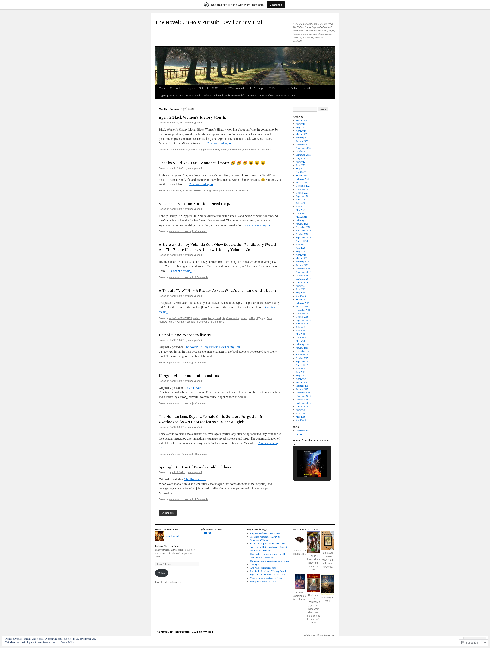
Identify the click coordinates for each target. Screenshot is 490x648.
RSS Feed (216, 88)
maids (182, 321)
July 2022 (300, 161)
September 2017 (303, 361)
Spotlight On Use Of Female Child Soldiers (195, 467)
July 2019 (300, 285)
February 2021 (302, 220)
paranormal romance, (180, 231)
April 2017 (301, 378)
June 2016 (300, 413)
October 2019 (302, 275)
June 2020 (300, 247)
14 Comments (200, 499)
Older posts (168, 512)
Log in (299, 433)
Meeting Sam (256, 564)
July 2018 (300, 326)
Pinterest (203, 88)
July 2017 (300, 368)
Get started (276, 4)
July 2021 (300, 202)
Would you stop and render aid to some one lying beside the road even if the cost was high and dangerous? (268, 547)
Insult (218, 318)
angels (262, 88)
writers (244, 318)
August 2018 (302, 323)
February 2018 (302, 344)
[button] (303, 467)
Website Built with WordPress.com (318, 635)
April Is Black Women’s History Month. (192, 117)
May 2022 (300, 168)
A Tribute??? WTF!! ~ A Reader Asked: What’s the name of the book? (217, 290)
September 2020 (303, 237)
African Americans (178, 149)
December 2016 (303, 392)
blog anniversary (224, 190)
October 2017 (302, 358)
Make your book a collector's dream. (266, 577)
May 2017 (300, 375)
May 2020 (300, 251)
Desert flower (192, 388)
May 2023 (300, 127)
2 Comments (200, 231)
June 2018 (300, 330)
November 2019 (303, 271)
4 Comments (200, 453)
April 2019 (301, 295)
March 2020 (301, 258)
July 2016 (300, 409)
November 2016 (303, 395)
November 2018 (303, 313)
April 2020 (301, 254)
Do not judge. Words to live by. (185, 335)
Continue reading (219, 143)
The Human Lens (195, 479)
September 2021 (303, 196)
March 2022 (301, 175)
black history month (217, 149)
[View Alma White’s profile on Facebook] (205, 532)
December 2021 (303, 185)
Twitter (163, 88)
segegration (193, 321)
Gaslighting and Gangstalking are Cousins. (269, 560)
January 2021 (302, 223)
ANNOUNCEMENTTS (193, 190)
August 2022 (302, 158)
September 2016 (303, 402)
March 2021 (301, 216)
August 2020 (302, 240)
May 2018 (300, 333)
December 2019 (303, 268)
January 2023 (302, 140)
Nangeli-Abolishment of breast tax (189, 375)
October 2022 (302, 151)
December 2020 (303, 227)
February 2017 (302, 385)
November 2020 (303, 230)
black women (235, 149)
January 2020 (302, 264)
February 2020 (302, 261)
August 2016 (302, 406)
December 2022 (303, 144)
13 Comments (200, 277)
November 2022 (303, 147)
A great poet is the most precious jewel (179, 95)
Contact (252, 95)
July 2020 (300, 244)
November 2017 (303, 354)
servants (204, 321)
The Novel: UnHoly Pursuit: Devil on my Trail (209, 22)
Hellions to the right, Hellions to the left (289, 88)
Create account (302, 430)
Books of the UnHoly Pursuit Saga (277, 95)
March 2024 (301, 120)
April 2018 (301, 337)
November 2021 (303, 189)
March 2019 (301, 299)
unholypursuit (195, 122)
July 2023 (300, 123)
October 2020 (302, 233)
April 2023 (301, 130)
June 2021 (300, 206)
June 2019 (300, 289)
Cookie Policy (67, 642)
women (193, 149)
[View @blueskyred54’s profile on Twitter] (209, 532)
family (211, 318)
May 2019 (300, 292)
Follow (161, 572)
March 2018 (301, 340)
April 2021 (301, 213)
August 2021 (302, 199)
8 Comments (200, 362)
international (249, 149)
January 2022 (302, 182)
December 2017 (303, 351)
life (223, 318)
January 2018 (302, 347)
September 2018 (303, 320)
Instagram (189, 88)
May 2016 (300, 416)
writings (253, 318)
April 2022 (301, 171)
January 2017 (302, 389)
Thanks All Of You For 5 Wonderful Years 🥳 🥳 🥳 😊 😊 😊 (212, 163)
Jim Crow (173, 321)
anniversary (175, 190)
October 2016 (302, 399)
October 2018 (302, 316)
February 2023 (302, 137)
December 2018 (303, 309)
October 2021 (302, 192)
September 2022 (303, 154)
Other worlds (232, 318)
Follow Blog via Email (167, 546)
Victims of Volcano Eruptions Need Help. (194, 204)
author (196, 318)
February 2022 (302, 178)
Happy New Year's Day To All (264, 581)
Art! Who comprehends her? (240, 88)
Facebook (175, 88)
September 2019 (303, 278)
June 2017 (300, 371)
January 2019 (302, 306)
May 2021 (300, 209)
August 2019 (302, 282)
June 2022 (300, 165)
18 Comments (241, 190)
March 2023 (301, 134)
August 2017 (302, 364)
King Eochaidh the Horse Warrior (265, 533)
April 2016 (301, 420)
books (204, 318)
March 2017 (301, 382)
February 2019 (302, 302)
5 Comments (264, 149)
